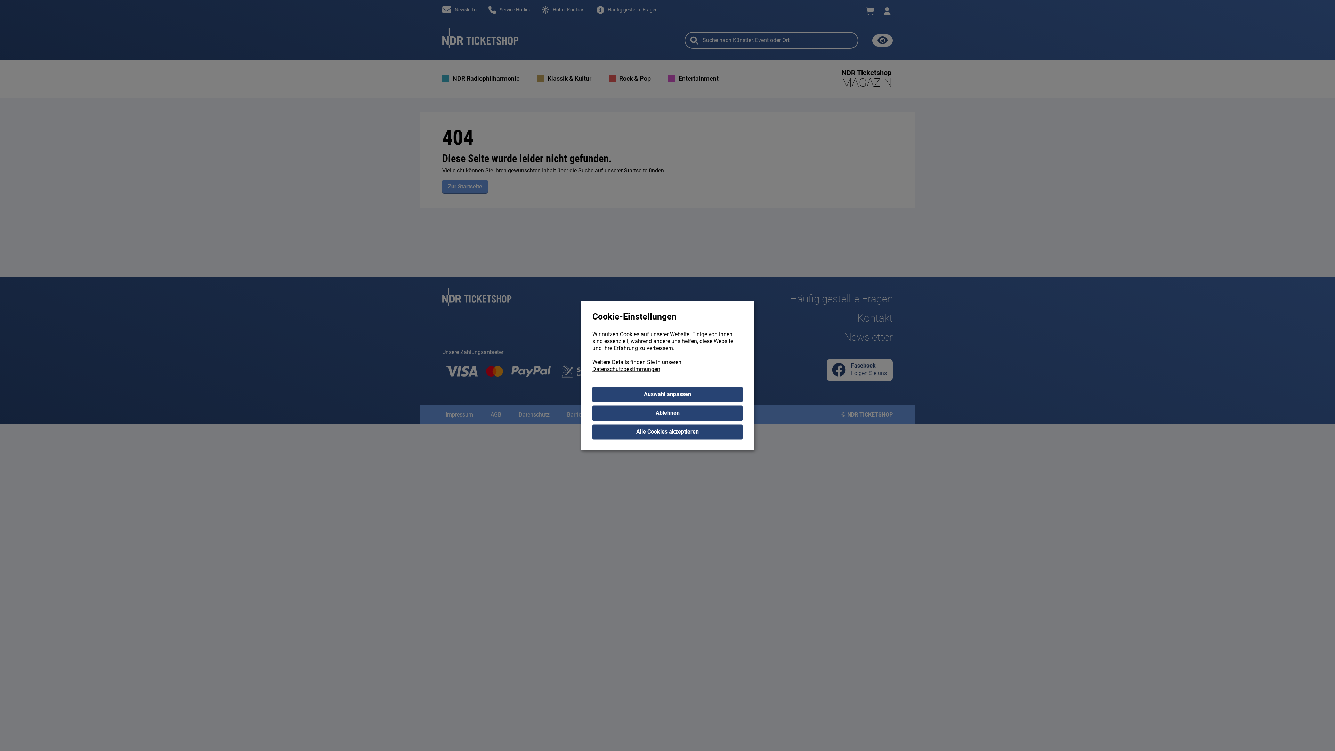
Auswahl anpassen (667, 394)
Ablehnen (668, 413)
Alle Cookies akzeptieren (667, 432)
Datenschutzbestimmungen (626, 369)
